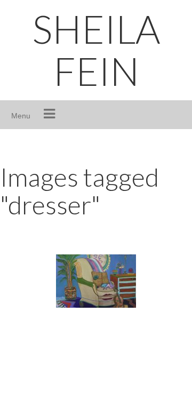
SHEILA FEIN (96, 50)
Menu (20, 115)
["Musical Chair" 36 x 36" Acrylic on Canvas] (96, 281)
